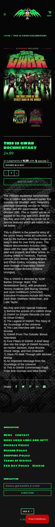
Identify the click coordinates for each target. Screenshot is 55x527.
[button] (27, 160)
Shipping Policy (17, 455)
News (8, 435)
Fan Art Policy (16, 466)
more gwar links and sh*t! (26, 440)
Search (38, 466)
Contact (22, 435)
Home (7, 35)
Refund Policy (15, 450)
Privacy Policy (16, 445)
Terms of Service (18, 460)
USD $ (26, 511)
